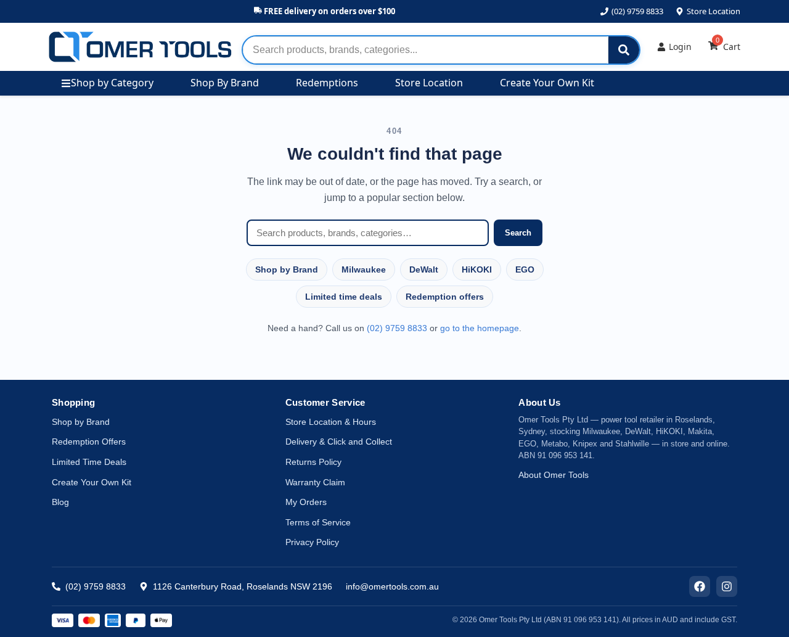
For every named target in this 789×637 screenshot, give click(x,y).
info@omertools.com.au (392, 586)
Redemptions (327, 82)
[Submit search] (623, 50)
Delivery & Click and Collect (338, 441)
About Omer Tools (553, 475)
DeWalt (423, 269)
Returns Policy (313, 462)
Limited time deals (343, 297)
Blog (60, 502)
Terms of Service (318, 522)
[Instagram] (726, 586)
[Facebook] (699, 586)
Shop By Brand (224, 82)
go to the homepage (479, 328)
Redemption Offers (89, 441)
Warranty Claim (315, 482)
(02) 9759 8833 (637, 11)
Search (518, 232)
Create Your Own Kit (547, 82)
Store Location (713, 11)
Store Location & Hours (330, 422)
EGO (524, 269)
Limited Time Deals (89, 462)
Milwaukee (363, 269)
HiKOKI (477, 269)
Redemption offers (445, 297)
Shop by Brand (286, 269)
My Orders (306, 502)
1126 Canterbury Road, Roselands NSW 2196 (242, 586)
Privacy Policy (312, 542)
